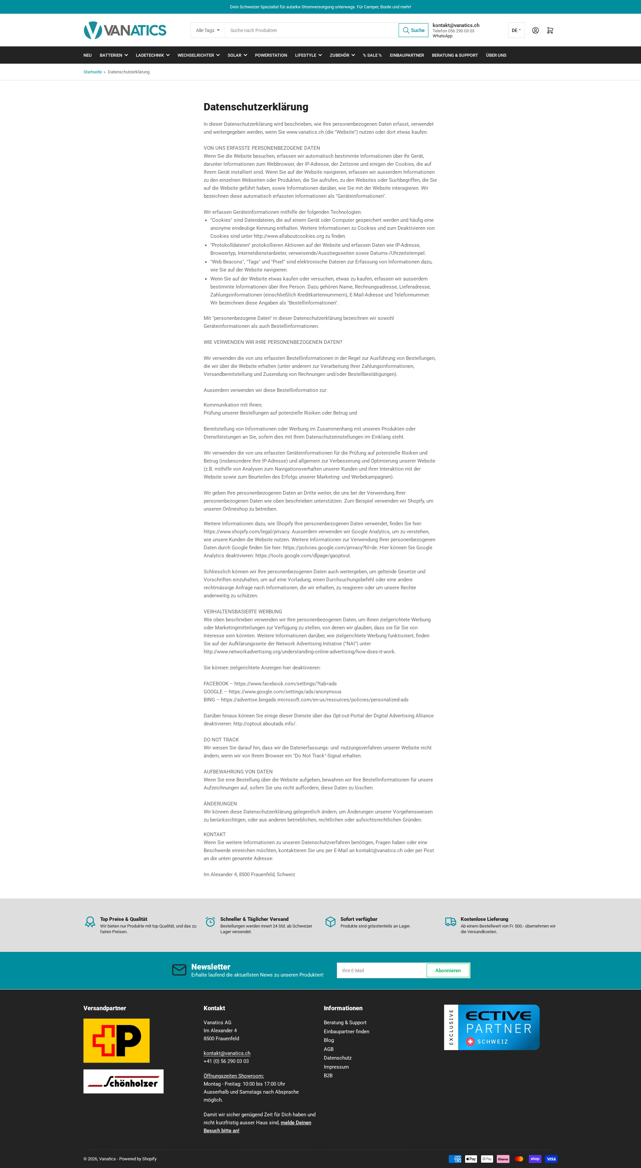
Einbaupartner (407, 55)
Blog (329, 1040)
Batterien (111, 55)
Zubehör (339, 55)
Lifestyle (305, 55)
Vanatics (107, 1158)
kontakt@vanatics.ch (227, 1053)
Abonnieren (448, 971)
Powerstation (271, 55)
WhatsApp (442, 35)
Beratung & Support (455, 55)
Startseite (92, 71)
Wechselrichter (196, 55)
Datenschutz (338, 1058)
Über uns (496, 55)
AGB (329, 1049)
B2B (328, 1076)
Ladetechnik (150, 55)
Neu (87, 55)
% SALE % (372, 55)
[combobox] (327, 30)
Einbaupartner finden (346, 1032)
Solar (234, 55)
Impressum (336, 1067)
